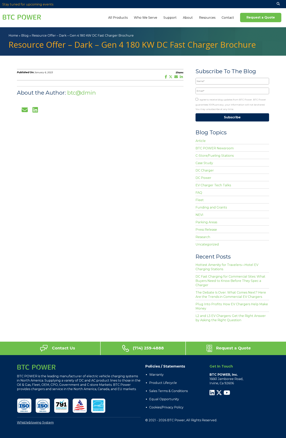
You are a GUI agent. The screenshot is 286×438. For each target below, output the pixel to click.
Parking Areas (206, 222)
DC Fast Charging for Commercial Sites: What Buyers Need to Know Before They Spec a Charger (230, 281)
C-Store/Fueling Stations (215, 155)
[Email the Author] (25, 109)
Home (13, 35)
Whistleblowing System (35, 422)
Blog (25, 35)
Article (201, 141)
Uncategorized (207, 244)
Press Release (206, 229)
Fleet (200, 200)
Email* (199, 85)
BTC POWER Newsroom (215, 148)
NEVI (199, 215)
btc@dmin (81, 92)
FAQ (199, 192)
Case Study (204, 163)
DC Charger (205, 170)
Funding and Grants (211, 207)
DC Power (203, 178)
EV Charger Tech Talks (213, 185)
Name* (199, 75)
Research (203, 237)
